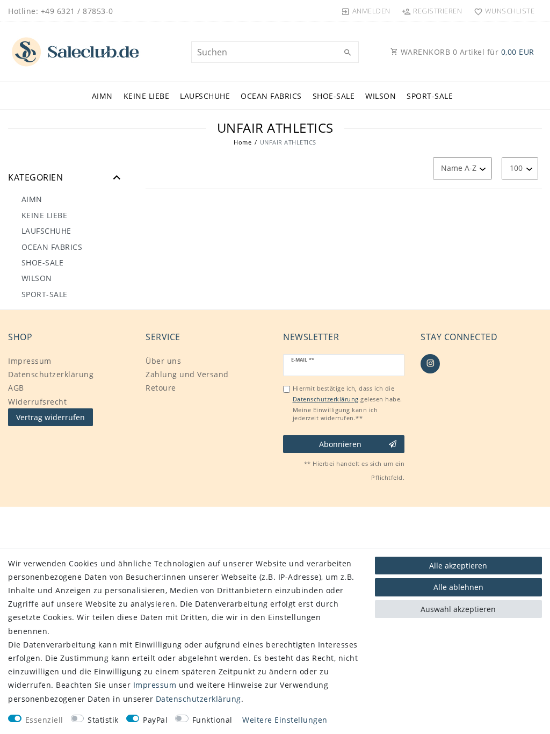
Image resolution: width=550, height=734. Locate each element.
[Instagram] (430, 363)
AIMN (102, 96)
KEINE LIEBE (147, 96)
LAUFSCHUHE (205, 96)
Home (242, 142)
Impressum (30, 361)
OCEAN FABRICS (271, 96)
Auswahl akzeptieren (458, 609)
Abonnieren (340, 444)
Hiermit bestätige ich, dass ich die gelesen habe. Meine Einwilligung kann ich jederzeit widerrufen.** (347, 403)
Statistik (103, 720)
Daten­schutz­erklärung (50, 374)
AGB (16, 388)
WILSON (380, 96)
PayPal (155, 720)
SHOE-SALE (334, 96)
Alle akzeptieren (458, 565)
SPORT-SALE (430, 96)
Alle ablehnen (458, 587)
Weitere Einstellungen (285, 720)
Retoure (161, 388)
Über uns (163, 361)
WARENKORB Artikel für (466, 52)
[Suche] (348, 52)
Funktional (212, 720)
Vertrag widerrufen (50, 417)
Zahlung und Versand (187, 374)
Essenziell (44, 720)
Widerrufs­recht (37, 402)
